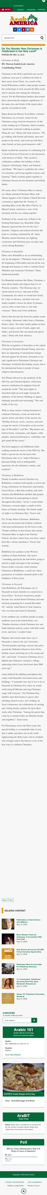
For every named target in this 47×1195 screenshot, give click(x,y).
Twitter (19, 28)
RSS (32, 28)
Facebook (15, 28)
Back (5, 900)
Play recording (13, 1054)
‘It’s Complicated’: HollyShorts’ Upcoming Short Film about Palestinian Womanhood (29, 981)
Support (41, 9)
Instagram (28, 28)
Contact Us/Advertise (14, 1182)
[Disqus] (23, 795)
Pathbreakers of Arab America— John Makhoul (29, 921)
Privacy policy (34, 1186)
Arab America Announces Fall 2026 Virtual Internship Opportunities (30, 950)
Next (11, 900)
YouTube (24, 28)
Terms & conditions (15, 1186)
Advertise (31, 10)
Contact (20, 10)
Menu (7, 9)
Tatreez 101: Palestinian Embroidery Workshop (30, 995)
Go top (22, 1191)
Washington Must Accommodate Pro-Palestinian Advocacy (29, 965)
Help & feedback (35, 1182)
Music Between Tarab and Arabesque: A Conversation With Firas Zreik (29, 936)
